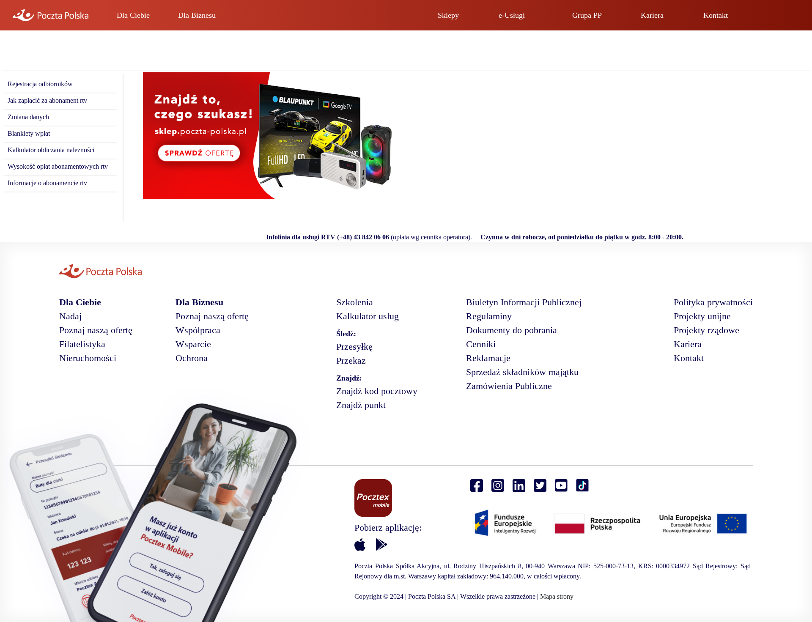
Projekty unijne (702, 316)
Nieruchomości (87, 358)
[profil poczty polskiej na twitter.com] (540, 485)
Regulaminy (489, 316)
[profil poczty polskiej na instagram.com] (497, 485)
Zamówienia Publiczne (509, 386)
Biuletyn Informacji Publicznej (524, 302)
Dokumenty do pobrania (511, 330)
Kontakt (715, 15)
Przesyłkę (354, 346)
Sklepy (448, 15)
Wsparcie (193, 344)
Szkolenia (354, 302)
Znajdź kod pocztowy (376, 391)
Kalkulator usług (367, 316)
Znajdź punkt (361, 405)
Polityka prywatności (713, 302)
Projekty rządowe (706, 330)
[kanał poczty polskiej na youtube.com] (561, 485)
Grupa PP (587, 15)
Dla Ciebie (133, 15)
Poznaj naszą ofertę (95, 330)
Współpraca (198, 330)
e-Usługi (512, 15)
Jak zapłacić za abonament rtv (47, 100)
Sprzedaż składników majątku (522, 372)
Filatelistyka (82, 344)
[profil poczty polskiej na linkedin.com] (519, 485)
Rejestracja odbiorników (40, 84)
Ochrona (192, 358)
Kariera (652, 15)
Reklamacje (488, 358)
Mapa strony (556, 596)
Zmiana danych (28, 117)
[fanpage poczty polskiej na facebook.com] (476, 485)
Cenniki (481, 344)
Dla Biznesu (197, 15)
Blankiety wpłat (29, 133)
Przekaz (351, 360)
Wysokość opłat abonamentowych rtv (58, 166)
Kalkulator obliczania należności (51, 149)
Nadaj (70, 316)
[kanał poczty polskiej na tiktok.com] (582, 485)
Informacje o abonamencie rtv (47, 182)
